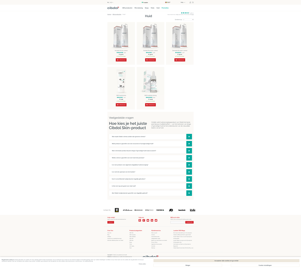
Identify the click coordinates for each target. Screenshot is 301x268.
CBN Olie (131, 240)
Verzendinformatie (155, 236)
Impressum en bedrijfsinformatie (114, 238)
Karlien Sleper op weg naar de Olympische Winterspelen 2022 (182, 241)
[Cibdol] (150, 256)
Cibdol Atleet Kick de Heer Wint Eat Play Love (183, 247)
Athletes (109, 236)
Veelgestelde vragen (155, 238)
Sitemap (153, 247)
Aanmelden (189, 222)
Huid (130, 247)
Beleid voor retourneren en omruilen (159, 240)
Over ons (109, 232)
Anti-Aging (131, 246)
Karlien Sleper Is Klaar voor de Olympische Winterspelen (182, 237)
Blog (108, 234)
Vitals (130, 244)
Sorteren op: (178, 19)
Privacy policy (142, 263)
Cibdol (114, 254)
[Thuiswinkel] (167, 2)
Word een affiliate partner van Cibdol (115, 240)
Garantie (153, 246)
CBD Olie (131, 232)
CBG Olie (131, 238)
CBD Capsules (132, 234)
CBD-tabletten (132, 236)
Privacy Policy (154, 242)
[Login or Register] (190, 2)
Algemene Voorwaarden (156, 244)
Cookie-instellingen (265, 265)
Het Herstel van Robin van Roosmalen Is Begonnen (182, 245)
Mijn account (154, 232)
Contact (111, 222)
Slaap (130, 242)
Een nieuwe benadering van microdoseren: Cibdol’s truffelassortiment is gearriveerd (182, 233)
